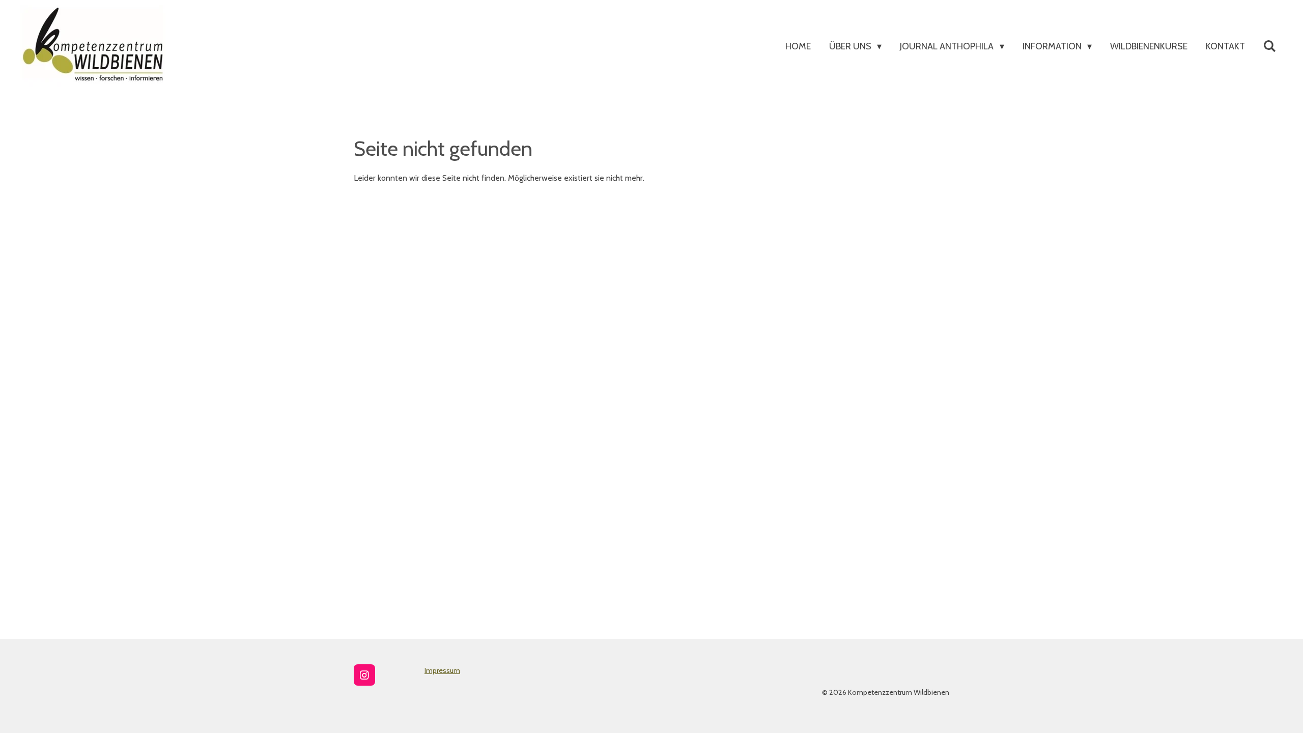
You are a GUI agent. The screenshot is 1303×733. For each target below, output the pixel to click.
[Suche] (1270, 46)
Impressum (442, 670)
